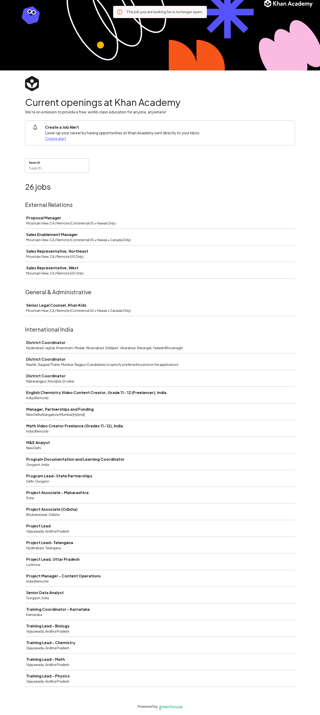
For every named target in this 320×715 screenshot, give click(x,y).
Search (34, 162)
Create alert (55, 138)
